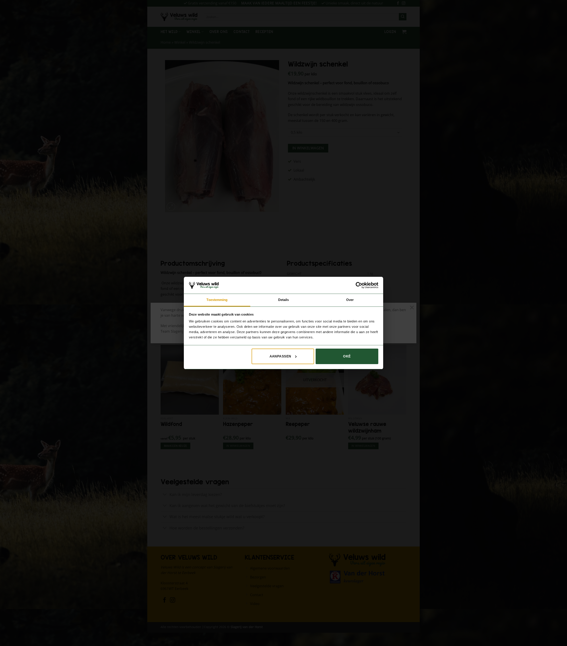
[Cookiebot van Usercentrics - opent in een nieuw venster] (359, 285)
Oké (347, 356)
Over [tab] (350, 300)
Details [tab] (283, 300)
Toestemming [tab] (216, 300)
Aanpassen (280, 356)
